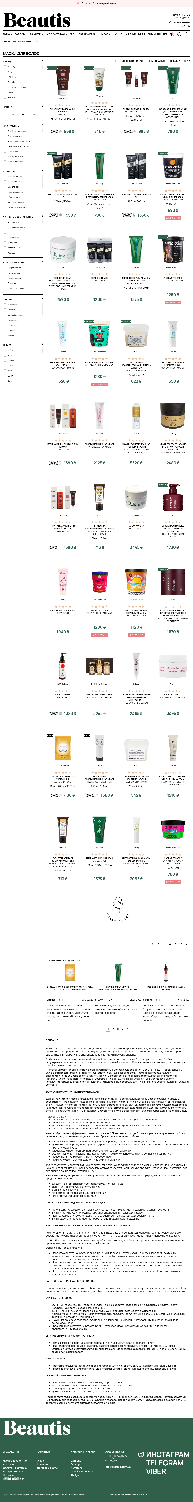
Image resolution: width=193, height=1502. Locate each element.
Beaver (11, 92)
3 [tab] (118, 1029)
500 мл (71, 118)
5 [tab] (127, 1029)
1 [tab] (108, 1029)
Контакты (43, 1464)
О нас (40, 1460)
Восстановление (15, 161)
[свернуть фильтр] (42, 60)
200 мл (58, 201)
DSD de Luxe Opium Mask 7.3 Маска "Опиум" (166, 988)
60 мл (95, 538)
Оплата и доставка (15, 1467)
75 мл (54, 118)
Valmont (76, 1460)
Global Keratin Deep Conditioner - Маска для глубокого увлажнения (70, 988)
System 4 (139, 1078)
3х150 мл (141, 116)
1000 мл (107, 119)
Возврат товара (13, 1471)
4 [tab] (122, 1029)
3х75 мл (129, 116)
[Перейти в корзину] (186, 34)
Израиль (12, 325)
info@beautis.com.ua (118, 1466)
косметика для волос (166, 1288)
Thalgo (75, 1475)
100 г (169, 868)
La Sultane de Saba (82, 1471)
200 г (169, 204)
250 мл (98, 119)
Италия (11, 335)
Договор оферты (47, 1467)
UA (183, 26)
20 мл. (53, 786)
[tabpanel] (70, 995)
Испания (12, 330)
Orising (75, 1464)
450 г (177, 204)
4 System (76, 1467)
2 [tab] (113, 1029)
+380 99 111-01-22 (180, 14)
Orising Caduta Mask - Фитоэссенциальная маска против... (118, 988)
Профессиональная (16, 288)
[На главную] (37, 26)
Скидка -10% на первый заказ (99, 3)
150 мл (62, 118)
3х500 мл (136, 119)
